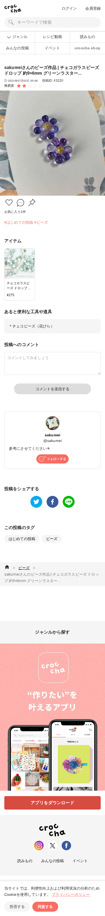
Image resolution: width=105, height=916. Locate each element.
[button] (9, 202)
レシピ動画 (52, 36)
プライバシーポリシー (71, 894)
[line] (69, 502)
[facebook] (52, 502)
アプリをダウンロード (52, 802)
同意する (45, 906)
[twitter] (36, 502)
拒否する (17, 906)
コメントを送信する (52, 389)
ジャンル (19, 36)
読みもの (87, 36)
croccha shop (87, 48)
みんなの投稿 (17, 48)
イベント (52, 48)
